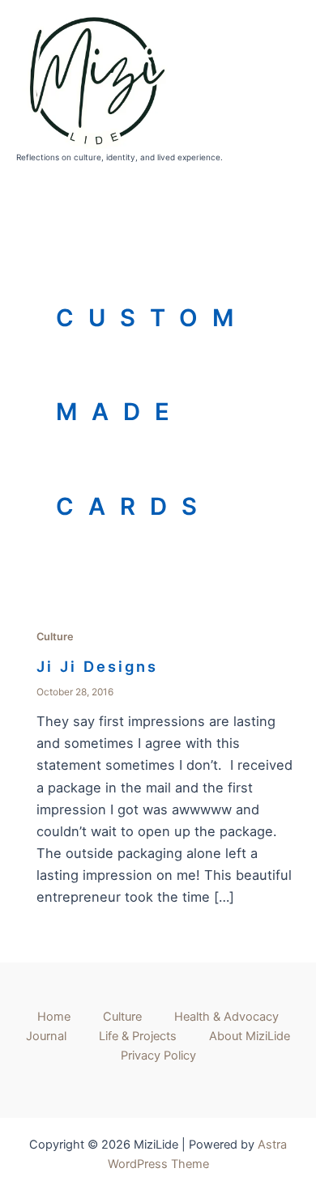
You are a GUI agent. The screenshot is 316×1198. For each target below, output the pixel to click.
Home (53, 1016)
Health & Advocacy (226, 1016)
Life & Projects (138, 1036)
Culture (55, 637)
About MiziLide (249, 1036)
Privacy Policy (158, 1055)
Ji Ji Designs (97, 666)
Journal (46, 1036)
